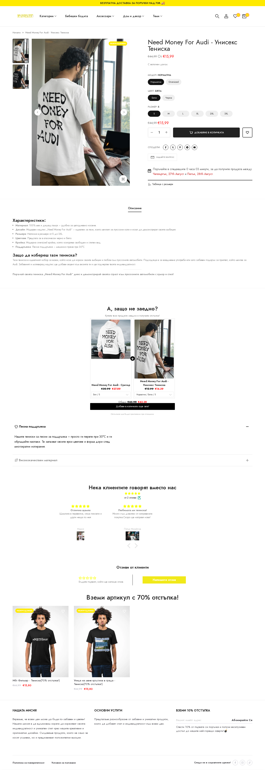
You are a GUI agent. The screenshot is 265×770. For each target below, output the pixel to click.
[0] (235, 16)
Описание (135, 208)
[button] (160, 184)
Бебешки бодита (76, 16)
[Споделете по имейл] (194, 147)
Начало (17, 32)
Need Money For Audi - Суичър (111, 385)
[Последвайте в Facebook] (235, 762)
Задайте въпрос (165, 157)
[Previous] (37, 112)
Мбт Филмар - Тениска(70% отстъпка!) (36, 680)
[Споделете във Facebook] (165, 147)
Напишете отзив (164, 580)
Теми (156, 16)
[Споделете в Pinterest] (180, 147)
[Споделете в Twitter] (173, 147)
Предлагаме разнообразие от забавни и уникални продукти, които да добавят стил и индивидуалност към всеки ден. (131, 721)
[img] (132, 493)
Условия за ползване (64, 762)
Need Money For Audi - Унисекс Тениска (154, 383)
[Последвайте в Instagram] (242, 762)
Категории (47, 16)
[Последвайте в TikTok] (249, 762)
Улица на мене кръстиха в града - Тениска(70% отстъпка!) (94, 682)
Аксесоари (104, 16)
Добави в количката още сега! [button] (132, 404)
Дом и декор (132, 16)
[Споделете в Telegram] (187, 147)
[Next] (124, 112)
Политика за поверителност (28, 762)
